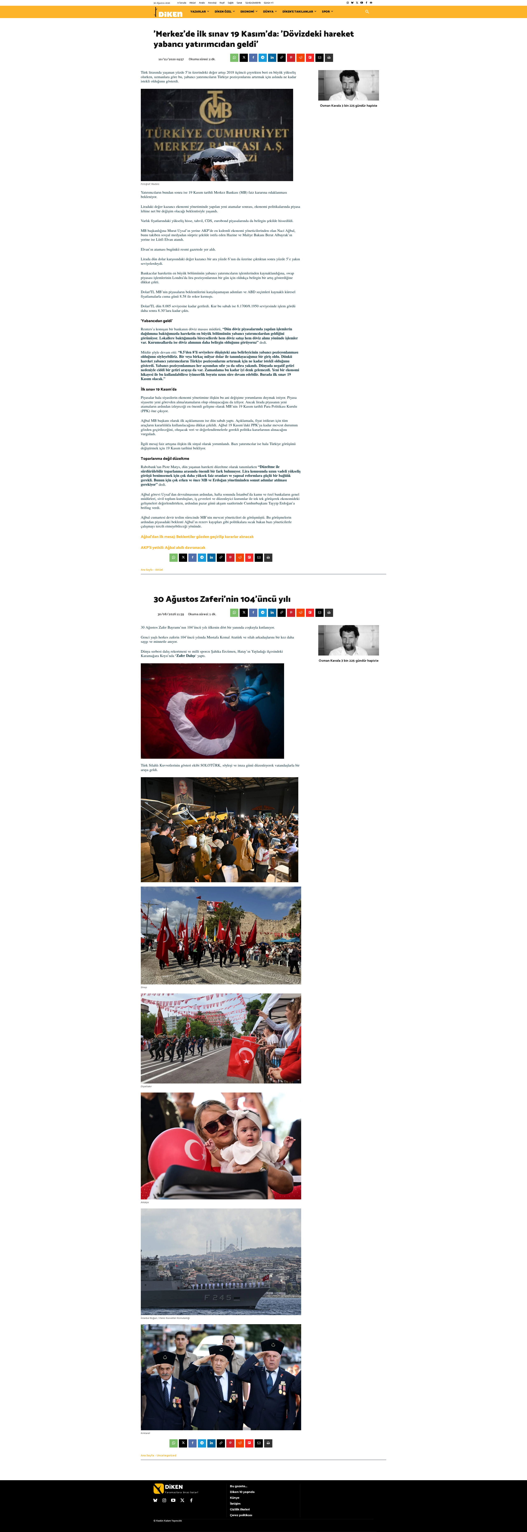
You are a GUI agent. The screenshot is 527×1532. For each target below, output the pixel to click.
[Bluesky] (352, 3)
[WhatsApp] (234, 58)
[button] (367, 12)
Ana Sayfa (147, 569)
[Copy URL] (281, 58)
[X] (244, 58)
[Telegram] (263, 58)
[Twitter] (357, 3)
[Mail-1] (371, 3)
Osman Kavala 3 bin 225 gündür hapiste (348, 106)
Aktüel (159, 569)
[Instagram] (347, 3)
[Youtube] (361, 3)
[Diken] (168, 12)
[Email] (319, 58)
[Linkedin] (272, 58)
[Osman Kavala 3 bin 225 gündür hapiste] (348, 85)
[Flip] (310, 58)
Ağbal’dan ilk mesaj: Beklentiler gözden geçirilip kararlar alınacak (197, 537)
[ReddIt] (300, 58)
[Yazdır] (329, 58)
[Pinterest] (291, 58)
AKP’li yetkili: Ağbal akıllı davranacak (173, 548)
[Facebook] (366, 3)
